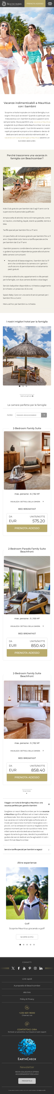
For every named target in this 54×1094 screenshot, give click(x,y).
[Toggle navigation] (50, 3)
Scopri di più (27, 937)
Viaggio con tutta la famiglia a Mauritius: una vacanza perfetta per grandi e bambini (23, 804)
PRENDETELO (27, 1081)
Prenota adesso (35, 4)
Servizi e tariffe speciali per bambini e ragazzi (23, 849)
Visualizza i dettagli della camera (25, 502)
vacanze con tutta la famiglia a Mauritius (22, 138)
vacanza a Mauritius (41, 122)
